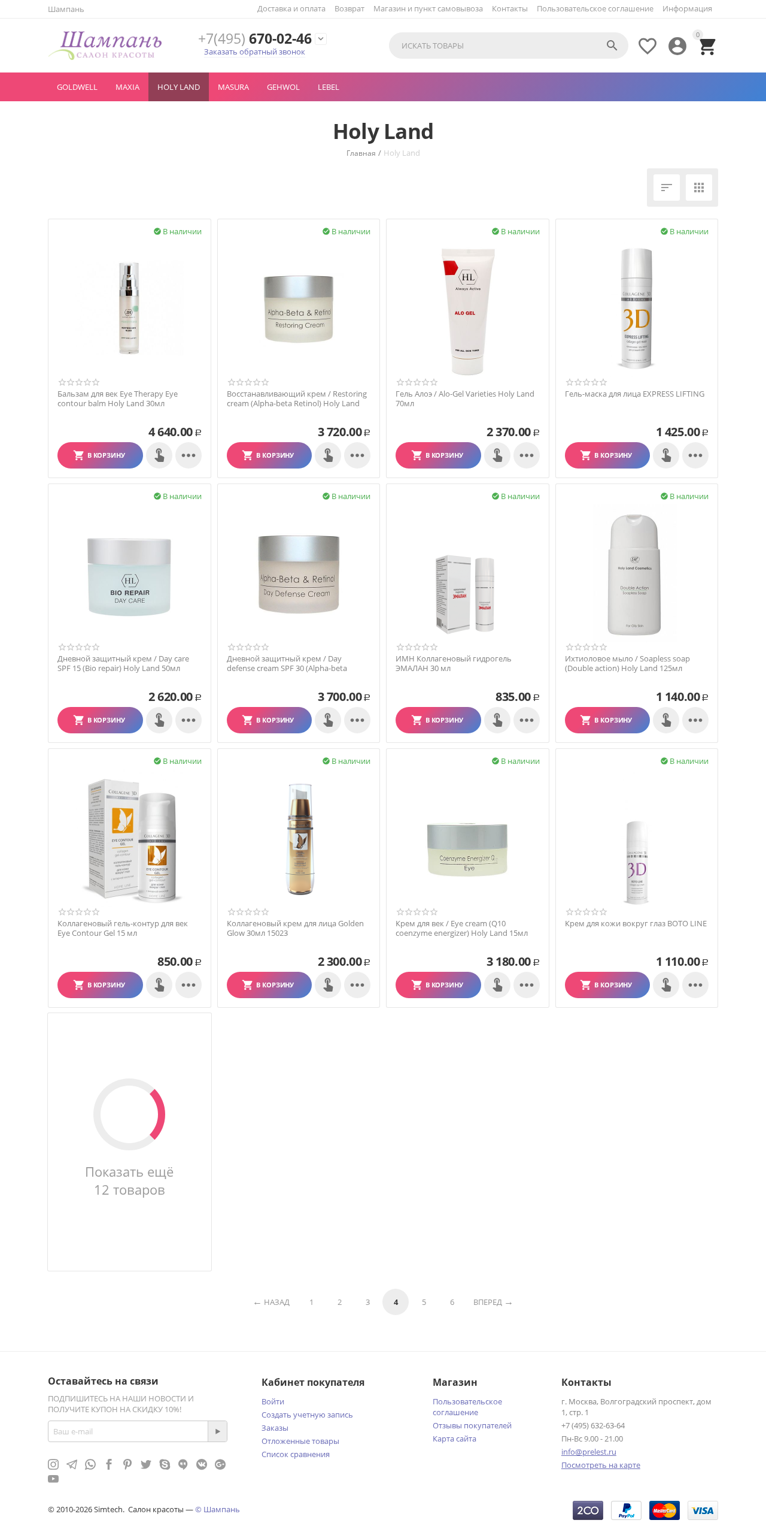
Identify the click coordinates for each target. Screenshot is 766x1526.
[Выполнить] (217, 1431)
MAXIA (127, 86)
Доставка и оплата (291, 8)
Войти (273, 1401)
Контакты (510, 8)
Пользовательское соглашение (595, 8)
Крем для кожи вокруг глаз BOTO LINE (636, 924)
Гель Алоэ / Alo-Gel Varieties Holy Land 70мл (465, 398)
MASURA (233, 86)
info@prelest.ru (588, 1451)
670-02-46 (255, 38)
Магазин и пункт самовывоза (428, 8)
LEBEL (328, 86)
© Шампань (217, 1509)
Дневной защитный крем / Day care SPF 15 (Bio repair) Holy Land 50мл (123, 663)
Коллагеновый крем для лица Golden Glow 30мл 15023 (295, 928)
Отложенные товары (300, 1441)
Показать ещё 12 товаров (129, 1180)
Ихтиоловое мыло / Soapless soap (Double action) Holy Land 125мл (627, 663)
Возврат (349, 8)
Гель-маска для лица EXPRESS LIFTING (634, 394)
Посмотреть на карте (600, 1464)
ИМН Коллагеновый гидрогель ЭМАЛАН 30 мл (454, 663)
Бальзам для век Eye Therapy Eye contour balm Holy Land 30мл (117, 398)
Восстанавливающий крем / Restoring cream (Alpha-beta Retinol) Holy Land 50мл (297, 403)
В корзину (106, 455)
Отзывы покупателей (472, 1425)
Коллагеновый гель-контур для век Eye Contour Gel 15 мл (122, 928)
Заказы (275, 1427)
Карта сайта (454, 1438)
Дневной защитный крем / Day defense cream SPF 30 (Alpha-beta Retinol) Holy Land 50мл (287, 668)
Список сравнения (296, 1454)
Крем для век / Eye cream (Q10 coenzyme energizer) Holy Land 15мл (462, 928)
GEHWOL (283, 86)
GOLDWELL (77, 86)
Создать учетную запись (307, 1414)
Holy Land (178, 86)
